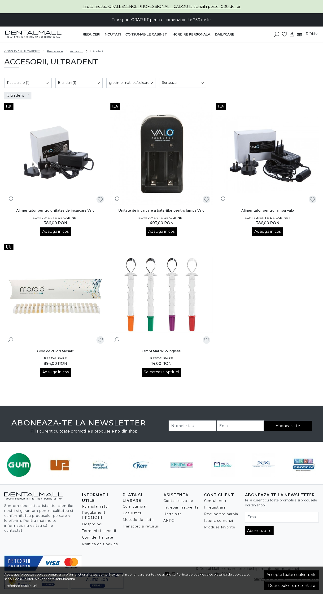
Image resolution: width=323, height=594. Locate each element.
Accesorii (76, 51)
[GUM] (19, 474)
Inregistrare (215, 507)
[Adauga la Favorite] (100, 199)
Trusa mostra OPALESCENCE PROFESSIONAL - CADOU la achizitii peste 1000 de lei (162, 6)
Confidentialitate (97, 537)
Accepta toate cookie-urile (291, 574)
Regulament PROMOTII (93, 515)
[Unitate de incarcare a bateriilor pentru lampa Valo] (161, 154)
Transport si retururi (141, 526)
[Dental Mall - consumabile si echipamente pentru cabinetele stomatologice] (33, 34)
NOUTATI (113, 34)
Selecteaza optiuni (161, 372)
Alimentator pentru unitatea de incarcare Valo (55, 210)
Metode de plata (138, 520)
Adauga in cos (55, 231)
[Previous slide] (10, 465)
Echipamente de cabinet (55, 217)
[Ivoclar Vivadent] (100, 474)
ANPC (169, 520)
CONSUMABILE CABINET (146, 34)
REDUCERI (91, 34)
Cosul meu (133, 513)
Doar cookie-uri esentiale (291, 585)
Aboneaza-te (288, 426)
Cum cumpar (135, 506)
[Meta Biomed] (222, 474)
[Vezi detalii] (10, 199)
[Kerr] (141, 474)
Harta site (172, 514)
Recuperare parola (221, 514)
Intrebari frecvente (181, 507)
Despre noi (92, 524)
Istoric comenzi (218, 520)
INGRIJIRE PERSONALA (190, 34)
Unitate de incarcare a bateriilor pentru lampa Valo (161, 210)
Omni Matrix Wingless (161, 351)
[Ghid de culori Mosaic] (55, 295)
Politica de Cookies (100, 544)
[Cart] (299, 34)
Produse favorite (219, 527)
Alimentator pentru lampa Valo (267, 210)
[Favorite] (284, 34)
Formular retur (95, 506)
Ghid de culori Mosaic (55, 351)
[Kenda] (181, 474)
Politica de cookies (191, 574)
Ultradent (15, 95)
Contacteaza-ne (178, 501)
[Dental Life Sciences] (263, 474)
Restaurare (55, 51)
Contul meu (215, 501)
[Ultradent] (59, 474)
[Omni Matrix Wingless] (161, 295)
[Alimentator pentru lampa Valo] (267, 154)
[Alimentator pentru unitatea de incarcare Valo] (55, 154)
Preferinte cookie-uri (20, 586)
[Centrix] (304, 474)
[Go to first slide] (313, 465)
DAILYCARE (224, 34)
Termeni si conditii (99, 531)
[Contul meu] (291, 34)
